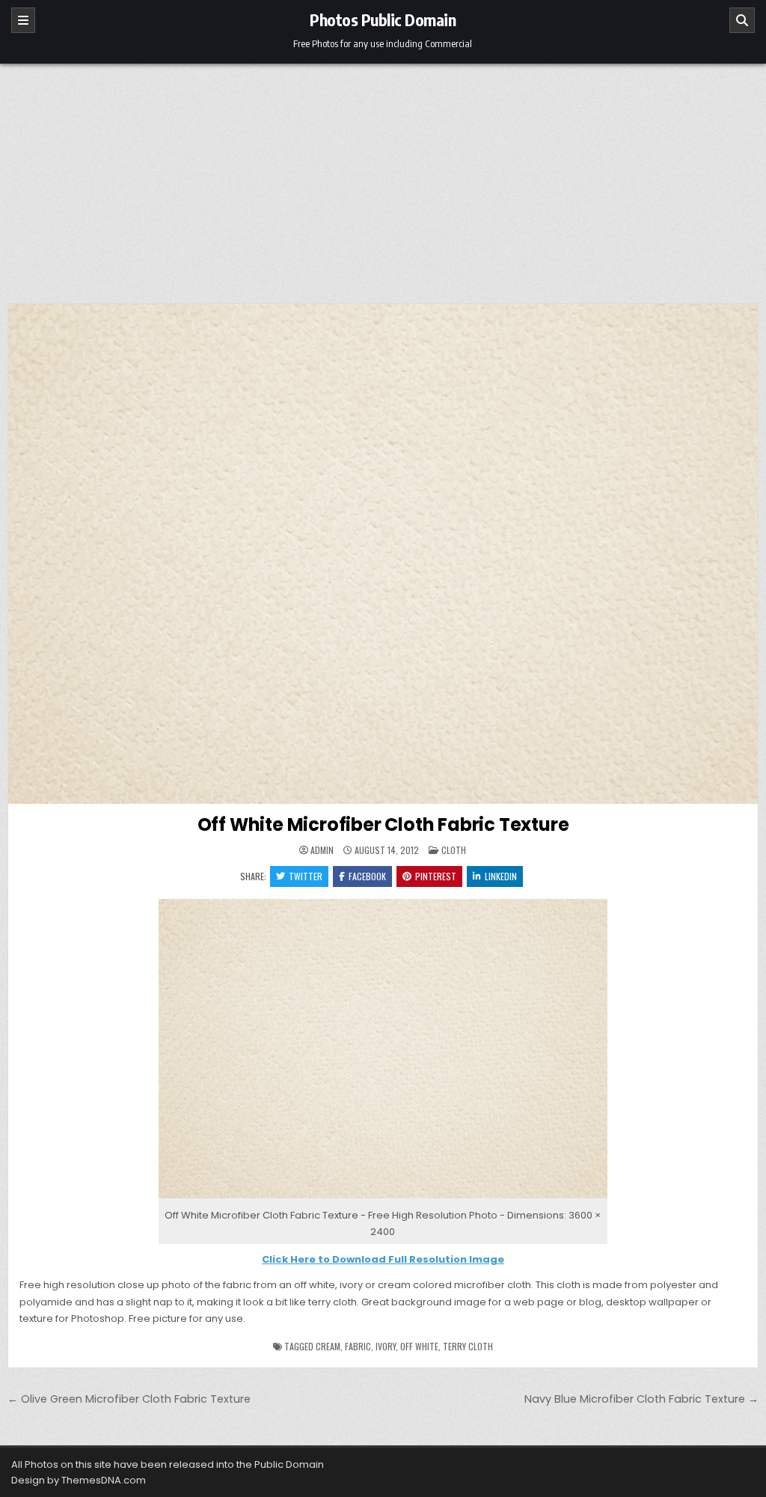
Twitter (305, 876)
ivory (386, 1346)
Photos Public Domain (383, 19)
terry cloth (468, 1346)
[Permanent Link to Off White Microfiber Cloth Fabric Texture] (383, 554)
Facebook (367, 876)
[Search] (742, 20)
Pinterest (435, 876)
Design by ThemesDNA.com (78, 1480)
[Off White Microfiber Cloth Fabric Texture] (383, 1199)
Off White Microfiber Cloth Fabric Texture (383, 824)
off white (419, 1346)
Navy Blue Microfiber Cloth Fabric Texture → (641, 1398)
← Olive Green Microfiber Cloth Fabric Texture (129, 1398)
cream (328, 1346)
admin (322, 850)
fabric (358, 1346)
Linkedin (501, 876)
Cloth (453, 850)
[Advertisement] (383, 176)
